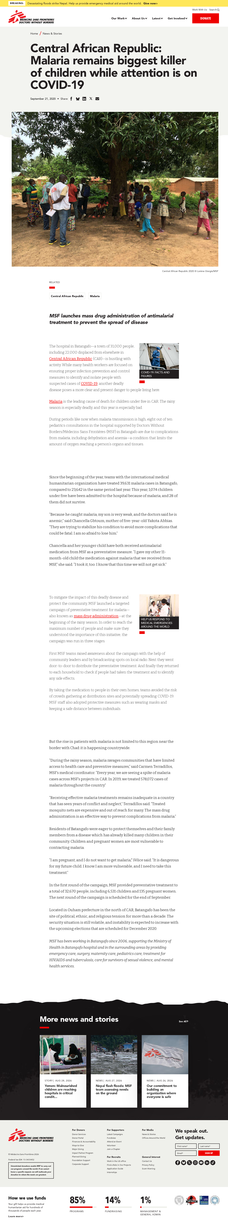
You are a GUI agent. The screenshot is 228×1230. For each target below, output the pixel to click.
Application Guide (115, 1168)
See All (183, 1021)
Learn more (15, 1216)
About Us (138, 18)
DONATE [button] (205, 18)
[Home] (34, 16)
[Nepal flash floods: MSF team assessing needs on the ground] (114, 1071)
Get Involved (176, 18)
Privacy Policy (148, 1165)
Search (213, 9)
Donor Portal (77, 1138)
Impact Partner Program (82, 1153)
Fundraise (111, 1138)
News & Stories (52, 33)
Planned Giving (79, 1156)
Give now (149, 3)
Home (34, 33)
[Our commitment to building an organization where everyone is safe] (165, 1071)
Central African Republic (67, 296)
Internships (112, 1172)
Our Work (118, 18)
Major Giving (78, 1149)
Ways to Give (78, 1145)
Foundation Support (81, 1160)
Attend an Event (114, 1141)
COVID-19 (89, 383)
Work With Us (199, 9)
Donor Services (79, 1134)
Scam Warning (148, 1168)
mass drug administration (96, 616)
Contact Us (147, 1161)
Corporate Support (80, 1164)
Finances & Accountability (83, 1141)
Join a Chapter (113, 1149)
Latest (156, 18)
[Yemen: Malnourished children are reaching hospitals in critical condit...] (63, 1071)
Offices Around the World (153, 1138)
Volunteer (111, 1145)
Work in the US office (116, 1161)
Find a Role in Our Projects (119, 1165)
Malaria (95, 296)
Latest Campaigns (115, 1134)
